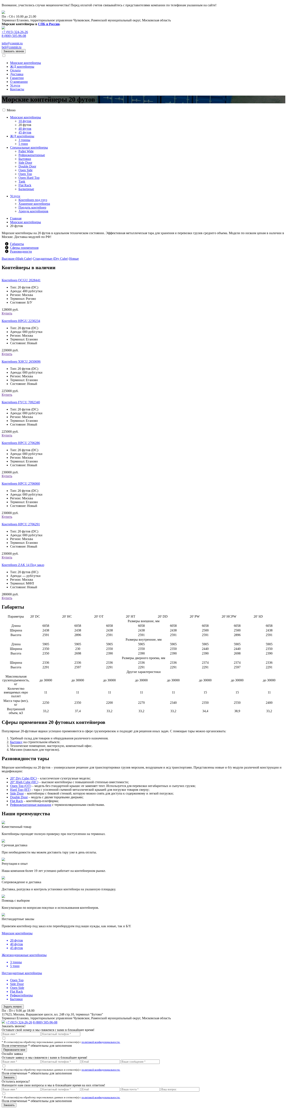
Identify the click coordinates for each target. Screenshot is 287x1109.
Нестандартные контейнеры (22, 973)
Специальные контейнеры (29, 147)
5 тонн (23, 143)
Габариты (17, 244)
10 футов (24, 121)
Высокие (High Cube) (17, 258)
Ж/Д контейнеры (22, 66)
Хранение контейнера (34, 203)
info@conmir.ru (12, 43)
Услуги (15, 85)
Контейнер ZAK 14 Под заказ (23, 565)
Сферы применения (24, 247)
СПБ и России (48, 24)
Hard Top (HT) (20, 789)
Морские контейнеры (25, 63)
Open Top (25, 174)
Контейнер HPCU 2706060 (21, 483)
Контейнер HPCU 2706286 (21, 443)
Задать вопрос (12, 1006)
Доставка (16, 74)
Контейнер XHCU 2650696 (21, 361)
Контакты (17, 89)
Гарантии (17, 78)
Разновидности (21, 251)
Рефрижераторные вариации (30, 804)
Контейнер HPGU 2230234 (21, 321)
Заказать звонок (13, 51)
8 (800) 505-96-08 (14, 36)
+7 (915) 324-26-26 (15, 32)
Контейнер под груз (32, 200)
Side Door (25, 162)
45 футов (24, 132)
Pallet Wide (26, 151)
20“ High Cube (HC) (24, 782)
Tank (21, 181)
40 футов (24, 128)
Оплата (15, 70)
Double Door (27, 166)
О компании (19, 81)
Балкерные (26, 189)
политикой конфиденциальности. (101, 1042)
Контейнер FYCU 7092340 (21, 402)
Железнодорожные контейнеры (24, 955)
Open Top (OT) (20, 786)
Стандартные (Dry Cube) (50, 258)
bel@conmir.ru (11, 47)
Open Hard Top (28, 177)
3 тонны (24, 140)
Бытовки (24, 159)
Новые (74, 258)
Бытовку (16, 742)
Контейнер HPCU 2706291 (21, 524)
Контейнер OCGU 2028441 (21, 280)
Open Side (25, 170)
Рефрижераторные (31, 155)
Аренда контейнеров (33, 211)
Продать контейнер (32, 207)
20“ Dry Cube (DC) (23, 778)
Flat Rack (24, 185)
